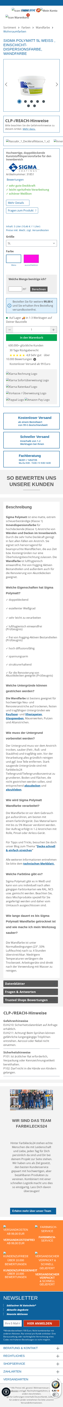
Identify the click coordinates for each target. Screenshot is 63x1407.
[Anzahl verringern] (9, 329)
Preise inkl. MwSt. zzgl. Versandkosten (27, 230)
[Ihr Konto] (49, 10)
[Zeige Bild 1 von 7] (19, 101)
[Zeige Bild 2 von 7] (25, 101)
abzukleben (14, 789)
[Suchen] (20, 10)
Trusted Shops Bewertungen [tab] (26, 1000)
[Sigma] (23, 167)
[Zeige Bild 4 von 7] (37, 101)
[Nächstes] (56, 84)
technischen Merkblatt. (39, 863)
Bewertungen (15, 179)
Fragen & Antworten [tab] (20, 992)
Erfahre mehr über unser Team (31, 1211)
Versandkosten (11, 1390)
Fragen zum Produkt (21, 210)
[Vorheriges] (6, 84)
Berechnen (39, 289)
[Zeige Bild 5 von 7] (43, 101)
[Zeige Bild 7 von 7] (34, 105)
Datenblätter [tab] (15, 984)
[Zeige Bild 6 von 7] (28, 105)
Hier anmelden (40, 1323)
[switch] (56, 1395)
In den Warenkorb (31, 337)
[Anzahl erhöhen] (53, 329)
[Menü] (6, 10)
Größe (10, 236)
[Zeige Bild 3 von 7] (31, 101)
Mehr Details (16, 203)
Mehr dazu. (29, 128)
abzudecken (32, 785)
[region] (31, 84)
